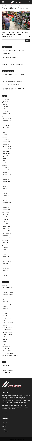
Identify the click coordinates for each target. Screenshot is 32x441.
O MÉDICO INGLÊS (6, 53)
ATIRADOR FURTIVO (7, 287)
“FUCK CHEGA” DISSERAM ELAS (10, 57)
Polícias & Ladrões (7, 334)
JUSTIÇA (4, 311)
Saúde (4, 341)
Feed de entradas (6, 367)
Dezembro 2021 (6, 231)
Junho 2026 (5, 104)
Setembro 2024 (6, 153)
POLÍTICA (4, 339)
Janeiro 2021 (5, 256)
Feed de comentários (7, 370)
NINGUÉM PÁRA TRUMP (16, 81)
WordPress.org (6, 372)
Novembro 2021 (6, 233)
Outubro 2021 (5, 235)
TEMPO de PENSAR (7, 351)
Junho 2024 (5, 160)
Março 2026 (5, 111)
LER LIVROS (5, 313)
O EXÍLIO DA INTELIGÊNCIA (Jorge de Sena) (12, 64)
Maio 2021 (5, 247)
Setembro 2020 (6, 266)
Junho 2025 (5, 132)
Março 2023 (5, 195)
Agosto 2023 (5, 184)
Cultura (4, 297)
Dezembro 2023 (6, 174)
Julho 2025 (5, 130)
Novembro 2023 (6, 177)
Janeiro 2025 (5, 144)
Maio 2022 (5, 219)
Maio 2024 (5, 163)
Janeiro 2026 (5, 116)
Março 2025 (5, 139)
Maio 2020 (5, 275)
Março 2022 (5, 224)
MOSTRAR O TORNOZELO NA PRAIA (15, 74)
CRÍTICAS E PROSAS (7, 292)
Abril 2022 (4, 221)
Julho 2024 (5, 158)
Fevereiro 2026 (6, 113)
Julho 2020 (5, 270)
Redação (4, 36)
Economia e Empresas (8, 304)
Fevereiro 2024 (6, 170)
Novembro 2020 (6, 261)
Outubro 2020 (5, 263)
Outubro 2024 (5, 151)
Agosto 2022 (5, 212)
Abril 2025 (4, 137)
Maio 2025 (5, 134)
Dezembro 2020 (6, 259)
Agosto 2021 (5, 240)
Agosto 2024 (5, 156)
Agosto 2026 (5, 99)
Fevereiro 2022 (6, 226)
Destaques (5, 301)
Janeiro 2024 (5, 172)
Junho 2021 (5, 245)
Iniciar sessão (5, 365)
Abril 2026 (4, 109)
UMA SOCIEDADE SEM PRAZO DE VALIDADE (13, 50)
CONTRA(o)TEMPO (7, 290)
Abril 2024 (4, 165)
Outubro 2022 (5, 207)
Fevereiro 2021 (6, 254)
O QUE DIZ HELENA (7, 329)
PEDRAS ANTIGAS (7, 332)
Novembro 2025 (6, 120)
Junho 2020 (5, 273)
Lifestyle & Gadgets (7, 318)
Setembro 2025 (6, 125)
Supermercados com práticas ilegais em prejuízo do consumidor (15, 33)
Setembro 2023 (6, 181)
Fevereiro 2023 (6, 198)
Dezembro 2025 (6, 118)
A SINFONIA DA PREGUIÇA (8, 61)
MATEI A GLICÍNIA (9, 78)
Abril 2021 (4, 249)
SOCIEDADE (5, 348)
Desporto (4, 299)
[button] (2, 2)
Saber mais (4, 412)
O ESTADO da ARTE (7, 327)
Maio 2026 (5, 106)
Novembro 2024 (6, 149)
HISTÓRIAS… (5, 308)
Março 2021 (5, 252)
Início (3, 5)
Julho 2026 (5, 102)
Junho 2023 (5, 188)
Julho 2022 (5, 214)
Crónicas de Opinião (7, 294)
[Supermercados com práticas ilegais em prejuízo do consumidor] (16, 20)
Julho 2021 (5, 242)
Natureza (4, 325)
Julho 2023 (5, 186)
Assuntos (4, 285)
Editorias (4, 306)
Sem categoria (6, 346)
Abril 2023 (4, 193)
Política (4, 337)
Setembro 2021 (6, 238)
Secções (4, 344)
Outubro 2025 (5, 123)
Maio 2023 (5, 191)
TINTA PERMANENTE (7, 353)
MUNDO (4, 320)
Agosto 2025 (5, 127)
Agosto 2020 (5, 268)
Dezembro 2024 (6, 146)
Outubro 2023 (5, 179)
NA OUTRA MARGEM (7, 322)
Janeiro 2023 (5, 200)
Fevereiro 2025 (6, 141)
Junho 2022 (5, 216)
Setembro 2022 (6, 209)
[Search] (30, 2)
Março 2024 (5, 167)
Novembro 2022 (6, 205)
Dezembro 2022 (6, 202)
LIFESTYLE (5, 315)
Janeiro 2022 (5, 228)
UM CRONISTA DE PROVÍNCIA (10, 355)
